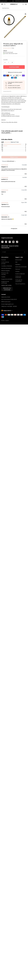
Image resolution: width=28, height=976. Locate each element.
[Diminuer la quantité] (5, 62)
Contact (17, 271)
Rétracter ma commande (7, 288)
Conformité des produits (5, 262)
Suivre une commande (21, 266)
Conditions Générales (6, 266)
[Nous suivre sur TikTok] (17, 242)
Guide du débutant (20, 273)
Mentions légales (5, 270)
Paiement (17, 269)
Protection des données (4, 273)
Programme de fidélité (6, 279)
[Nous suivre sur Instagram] (6, 242)
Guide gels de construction (18, 280)
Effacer (24, 8)
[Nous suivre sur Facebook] (2, 242)
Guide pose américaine (18, 276)
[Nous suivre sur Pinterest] (10, 242)
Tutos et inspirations (20, 284)
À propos (3, 260)
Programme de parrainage (5, 282)
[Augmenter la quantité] (12, 62)
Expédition (17, 264)
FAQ (16, 262)
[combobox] (12, 8)
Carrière (3, 277)
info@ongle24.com (9, 304)
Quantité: (5, 59)
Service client (18, 260)
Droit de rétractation (6, 268)
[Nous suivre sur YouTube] (13, 242)
